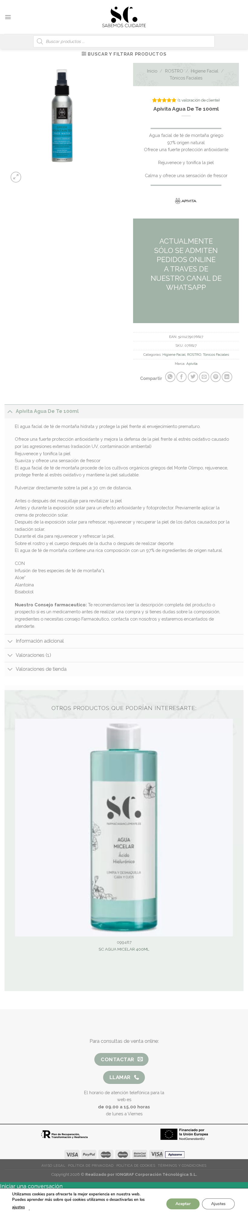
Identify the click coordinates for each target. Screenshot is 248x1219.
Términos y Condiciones (182, 1165)
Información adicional (40, 641)
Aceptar (183, 1203)
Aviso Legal (53, 1165)
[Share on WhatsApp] (170, 377)
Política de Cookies (135, 1165)
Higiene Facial (204, 70)
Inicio (152, 70)
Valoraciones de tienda (41, 669)
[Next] (67, 174)
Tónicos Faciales (186, 77)
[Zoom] (16, 177)
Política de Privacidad (90, 1165)
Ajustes (218, 1203)
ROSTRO (174, 70)
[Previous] (52, 174)
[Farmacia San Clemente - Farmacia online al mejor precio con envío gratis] (124, 17)
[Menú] (8, 17)
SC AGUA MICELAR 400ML (124, 949)
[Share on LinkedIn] (227, 377)
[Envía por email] (204, 377)
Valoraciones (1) (33, 655)
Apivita (191, 363)
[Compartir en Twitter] (193, 377)
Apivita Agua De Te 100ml (47, 411)
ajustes (18, 1207)
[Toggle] (10, 411)
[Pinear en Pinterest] (215, 377)
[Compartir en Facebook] (181, 377)
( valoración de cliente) (199, 100)
